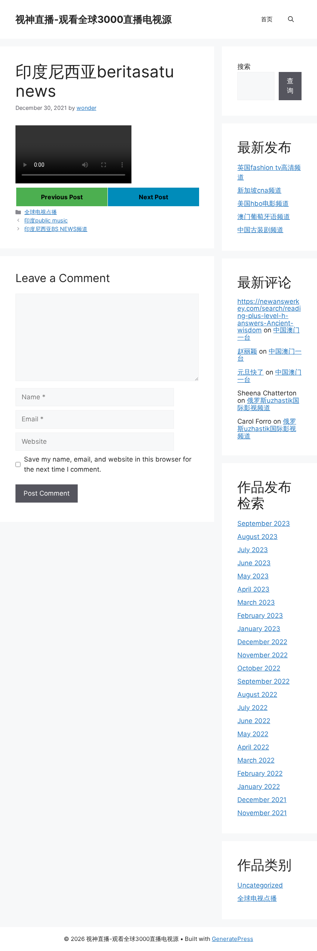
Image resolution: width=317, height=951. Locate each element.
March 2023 (256, 602)
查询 (290, 86)
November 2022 (262, 655)
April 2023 (253, 589)
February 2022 (260, 773)
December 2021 (261, 800)
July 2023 (252, 550)
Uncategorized (260, 885)
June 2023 (254, 563)
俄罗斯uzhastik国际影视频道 (268, 404)
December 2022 (262, 642)
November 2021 (262, 813)
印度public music (46, 220)
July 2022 (252, 708)
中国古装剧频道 (260, 230)
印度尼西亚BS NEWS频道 (55, 229)
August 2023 (257, 536)
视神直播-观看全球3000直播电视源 (93, 19)
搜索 (244, 66)
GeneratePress (232, 938)
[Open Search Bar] (291, 19)
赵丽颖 (247, 351)
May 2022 (252, 734)
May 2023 (253, 576)
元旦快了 (250, 372)
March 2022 (255, 760)
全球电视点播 (40, 212)
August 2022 (257, 694)
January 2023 (258, 629)
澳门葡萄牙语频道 (263, 217)
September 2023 (263, 523)
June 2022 (253, 721)
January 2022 (258, 786)
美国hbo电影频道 (263, 203)
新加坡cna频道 (259, 190)
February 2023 (260, 615)
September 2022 (263, 681)
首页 (267, 19)
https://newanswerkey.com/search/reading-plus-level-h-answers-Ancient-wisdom (269, 316)
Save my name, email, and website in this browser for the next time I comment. (107, 464)
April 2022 (253, 747)
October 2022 (258, 668)
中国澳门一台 (269, 355)
